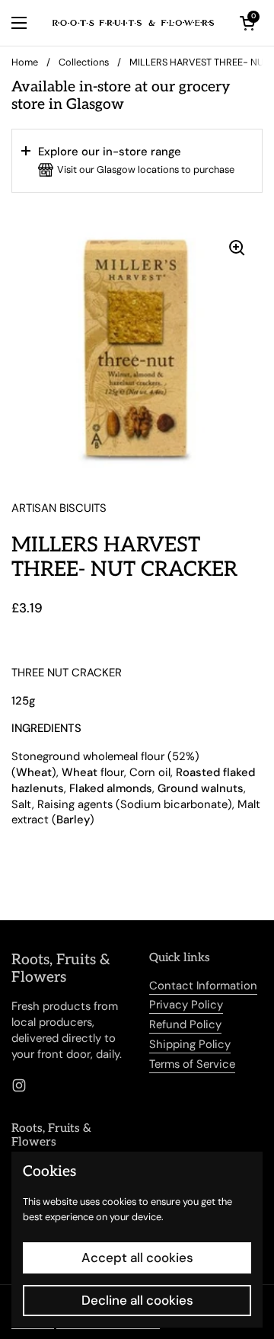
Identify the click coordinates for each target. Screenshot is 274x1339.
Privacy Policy (186, 1004)
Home (24, 62)
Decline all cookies (137, 1300)
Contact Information (203, 985)
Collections (84, 62)
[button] (137, 160)
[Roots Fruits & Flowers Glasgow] (133, 23)
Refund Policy (185, 1024)
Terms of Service (192, 1064)
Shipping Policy (190, 1044)
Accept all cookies (137, 1257)
